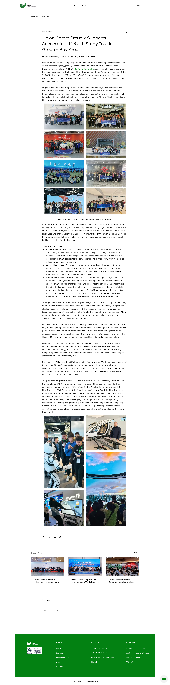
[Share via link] (60, 537)
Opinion (45, 16)
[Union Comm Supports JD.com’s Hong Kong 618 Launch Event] (122, 566)
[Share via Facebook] (43, 537)
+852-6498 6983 (101, 653)
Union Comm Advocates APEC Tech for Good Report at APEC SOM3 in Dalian (47, 581)
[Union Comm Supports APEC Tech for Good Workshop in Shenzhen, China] (85, 566)
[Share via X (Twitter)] (49, 537)
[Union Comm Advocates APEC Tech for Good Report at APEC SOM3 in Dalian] (47, 566)
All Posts (34, 16)
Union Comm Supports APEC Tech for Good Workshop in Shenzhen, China (84, 581)
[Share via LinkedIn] (55, 537)
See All (136, 553)
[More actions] (126, 31)
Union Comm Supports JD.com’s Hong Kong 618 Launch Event (120, 581)
